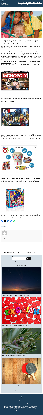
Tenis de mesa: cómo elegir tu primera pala (10, 385)
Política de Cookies (23, 403)
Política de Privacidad (15, 403)
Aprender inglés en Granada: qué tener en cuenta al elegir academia (15, 325)
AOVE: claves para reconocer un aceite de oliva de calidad (13, 355)
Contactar (30, 403)
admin (13, 43)
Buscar (13, 256)
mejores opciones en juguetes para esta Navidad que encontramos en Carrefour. (22, 138)
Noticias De (3, 3)
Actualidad (3, 226)
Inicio (19, 2)
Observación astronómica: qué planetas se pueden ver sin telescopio (15, 295)
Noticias (16, 43)
